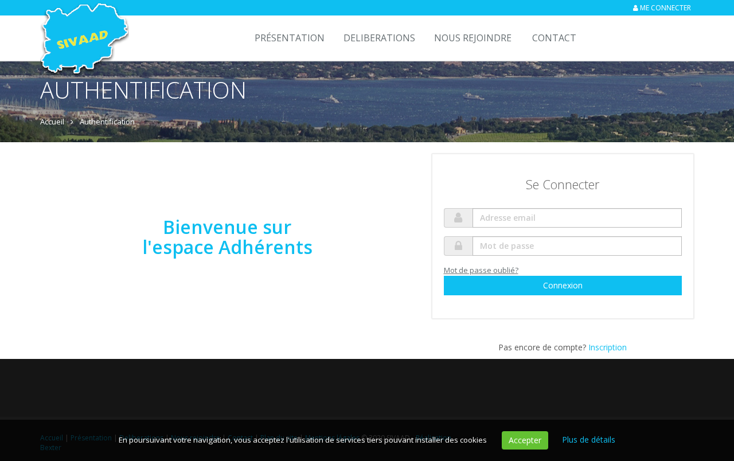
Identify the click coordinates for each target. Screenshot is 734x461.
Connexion (563, 285)
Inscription (607, 347)
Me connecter (665, 8)
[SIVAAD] (83, 29)
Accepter (525, 440)
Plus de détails (588, 439)
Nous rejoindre (473, 38)
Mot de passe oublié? (481, 270)
